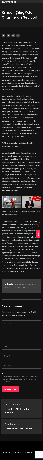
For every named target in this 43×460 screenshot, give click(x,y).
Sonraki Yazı (10, 424)
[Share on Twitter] (8, 35)
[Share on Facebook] (3, 35)
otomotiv (29, 284)
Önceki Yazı (15, 404)
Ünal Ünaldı (22, 287)
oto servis (19, 284)
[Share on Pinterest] (18, 35)
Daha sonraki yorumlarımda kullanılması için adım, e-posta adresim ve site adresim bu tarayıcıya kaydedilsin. (21, 379)
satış (14, 287)
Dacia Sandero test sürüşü (19, 428)
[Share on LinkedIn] (13, 35)
